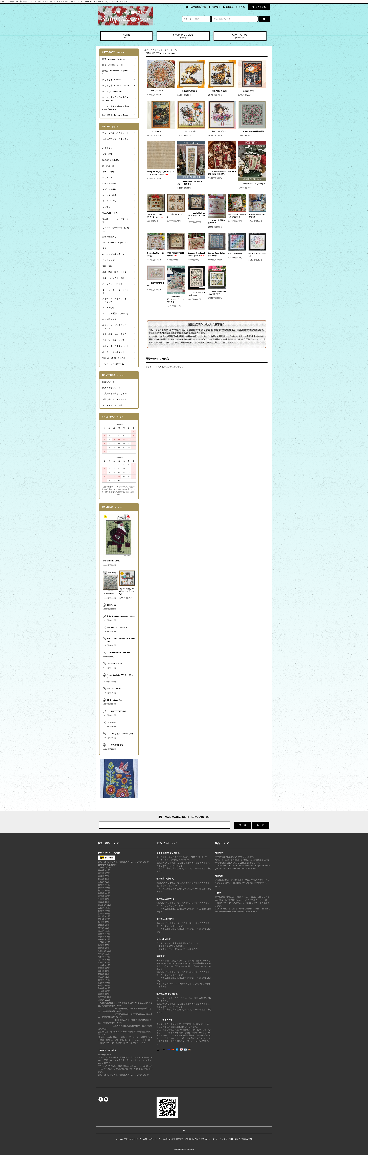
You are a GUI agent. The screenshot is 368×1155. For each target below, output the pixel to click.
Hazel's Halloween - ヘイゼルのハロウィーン (196, 215)
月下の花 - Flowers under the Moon (121, 616)
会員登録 (229, 7)
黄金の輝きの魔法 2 (189, 91)
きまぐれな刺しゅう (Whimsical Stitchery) (127, 591)
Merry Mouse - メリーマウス (254, 184)
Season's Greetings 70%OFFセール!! (196, 254)
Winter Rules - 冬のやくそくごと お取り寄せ (190, 182)
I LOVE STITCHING (155, 284)
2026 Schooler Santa (111, 561)
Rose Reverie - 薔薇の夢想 (254, 131)
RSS (243, 1139)
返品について (168, 1139)
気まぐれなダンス (219, 131)
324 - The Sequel (236, 254)
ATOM (249, 1139)
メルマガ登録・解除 (197, 7)
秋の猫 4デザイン (176, 215)
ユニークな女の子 (188, 131)
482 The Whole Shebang (257, 254)
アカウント (216, 7)
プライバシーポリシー (210, 1139)
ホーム (119, 1139)
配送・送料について (151, 1139)
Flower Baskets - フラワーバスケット (121, 676)
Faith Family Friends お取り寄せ (217, 292)
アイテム (261, 6)
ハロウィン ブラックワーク (122, 734)
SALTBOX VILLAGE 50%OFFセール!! (155, 215)
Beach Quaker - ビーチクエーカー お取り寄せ (175, 299)
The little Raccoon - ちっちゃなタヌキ (237, 215)
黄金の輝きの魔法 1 (219, 91)
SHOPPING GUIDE (183, 36)
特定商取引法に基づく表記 (187, 1139)
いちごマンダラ (157, 91)
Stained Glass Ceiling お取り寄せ (217, 254)
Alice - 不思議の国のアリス (216, 221)
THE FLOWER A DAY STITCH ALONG (121, 640)
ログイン (242, 7)
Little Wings (112, 722)
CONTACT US (239, 36)
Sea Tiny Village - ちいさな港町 (257, 215)
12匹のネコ (111, 605)
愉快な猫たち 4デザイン (117, 628)
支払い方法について (132, 1139)
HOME (126, 36)
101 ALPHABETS (110, 594)
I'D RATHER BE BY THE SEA (119, 653)
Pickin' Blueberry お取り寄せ (196, 294)
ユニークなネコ (157, 131)
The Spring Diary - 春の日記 (155, 254)
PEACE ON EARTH (114, 664)
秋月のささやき (249, 91)
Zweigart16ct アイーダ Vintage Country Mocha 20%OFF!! (160, 173)
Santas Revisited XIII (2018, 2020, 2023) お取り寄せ (222, 173)
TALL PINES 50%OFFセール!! (175, 254)
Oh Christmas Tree (115, 700)
